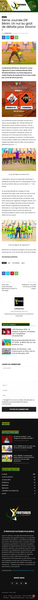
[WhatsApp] (16, 37)
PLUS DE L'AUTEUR (23, 325)
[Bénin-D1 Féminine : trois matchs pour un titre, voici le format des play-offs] (6, 351)
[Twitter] (8, 37)
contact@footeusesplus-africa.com (23, 570)
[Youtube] (26, 583)
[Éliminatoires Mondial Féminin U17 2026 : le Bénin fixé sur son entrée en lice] (6, 342)
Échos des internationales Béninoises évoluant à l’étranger (9, 287)
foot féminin (15, 263)
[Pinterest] (12, 37)
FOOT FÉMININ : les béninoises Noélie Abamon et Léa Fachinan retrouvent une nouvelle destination (24, 458)
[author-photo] (19, 306)
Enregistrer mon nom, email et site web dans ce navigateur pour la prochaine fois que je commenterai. (18, 402)
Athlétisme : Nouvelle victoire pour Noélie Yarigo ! (29, 286)
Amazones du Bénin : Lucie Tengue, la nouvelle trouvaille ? (24, 437)
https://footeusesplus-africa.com (19, 311)
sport (23, 263)
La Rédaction (8, 33)
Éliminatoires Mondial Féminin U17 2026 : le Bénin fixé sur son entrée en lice (24, 342)
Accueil (4, 14)
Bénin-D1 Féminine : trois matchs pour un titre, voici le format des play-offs (23, 351)
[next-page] (6, 358)
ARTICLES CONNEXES (9, 325)
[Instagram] (17, 583)
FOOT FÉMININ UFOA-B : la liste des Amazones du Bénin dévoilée (24, 447)
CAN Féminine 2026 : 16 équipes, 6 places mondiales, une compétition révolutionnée (23, 332)
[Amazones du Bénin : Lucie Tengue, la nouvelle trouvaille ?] (7, 439)
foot (9, 263)
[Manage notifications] (33, 595)
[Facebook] (4, 37)
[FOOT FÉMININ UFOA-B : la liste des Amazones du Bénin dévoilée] (7, 448)
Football (10, 14)
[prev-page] (3, 358)
